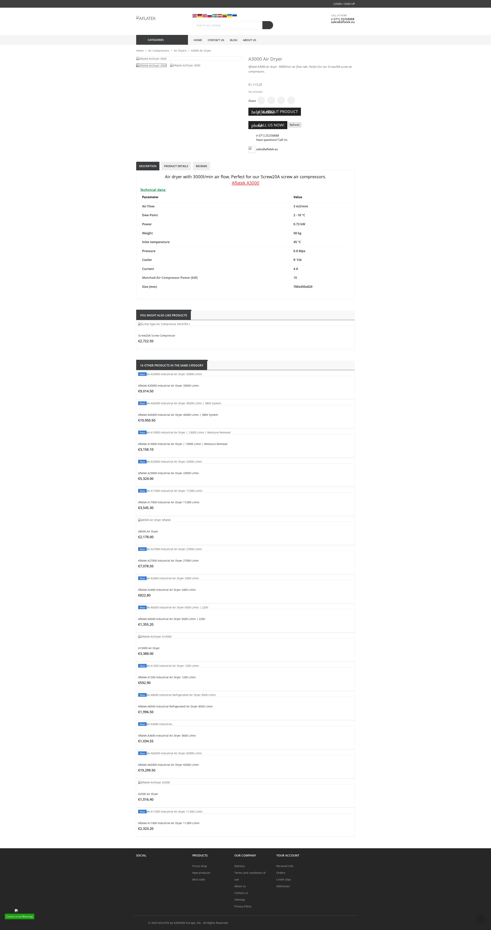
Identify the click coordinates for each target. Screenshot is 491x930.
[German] (199, 15)
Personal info (284, 866)
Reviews (201, 166)
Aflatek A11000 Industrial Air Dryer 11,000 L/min (168, 823)
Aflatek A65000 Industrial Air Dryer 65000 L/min (168, 765)
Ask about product (274, 112)
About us (240, 886)
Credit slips (283, 879)
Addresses (283, 886)
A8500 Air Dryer (148, 531)
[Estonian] (234, 15)
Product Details (176, 166)
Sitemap (239, 899)
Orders (280, 873)
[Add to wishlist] (261, 351)
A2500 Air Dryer (148, 794)
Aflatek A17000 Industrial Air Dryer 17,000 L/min (168, 502)
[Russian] (209, 15)
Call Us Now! (267, 125)
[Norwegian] (204, 15)
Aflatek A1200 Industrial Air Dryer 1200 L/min (167, 677)
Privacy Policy (242, 906)
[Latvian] (219, 15)
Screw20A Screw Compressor (156, 335)
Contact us (241, 893)
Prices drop (199, 866)
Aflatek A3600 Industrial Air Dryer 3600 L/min (167, 735)
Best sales (198, 879)
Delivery (239, 866)
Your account (287, 855)
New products (201, 873)
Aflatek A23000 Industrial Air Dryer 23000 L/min (168, 473)
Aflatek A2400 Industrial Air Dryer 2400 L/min (167, 590)
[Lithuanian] (224, 15)
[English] (194, 15)
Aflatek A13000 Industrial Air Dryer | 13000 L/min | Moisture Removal (182, 444)
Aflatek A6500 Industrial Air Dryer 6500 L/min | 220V (171, 619)
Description (148, 166)
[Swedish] (214, 15)
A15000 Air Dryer (149, 648)
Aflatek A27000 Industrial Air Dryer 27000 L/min (168, 560)
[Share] (261, 100)
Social (141, 855)
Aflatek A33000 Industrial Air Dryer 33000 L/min (168, 385)
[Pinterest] (291, 100)
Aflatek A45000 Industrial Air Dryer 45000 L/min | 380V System (178, 415)
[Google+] (281, 100)
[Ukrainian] (229, 15)
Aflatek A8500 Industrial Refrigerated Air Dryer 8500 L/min (175, 706)
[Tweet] (271, 100)
